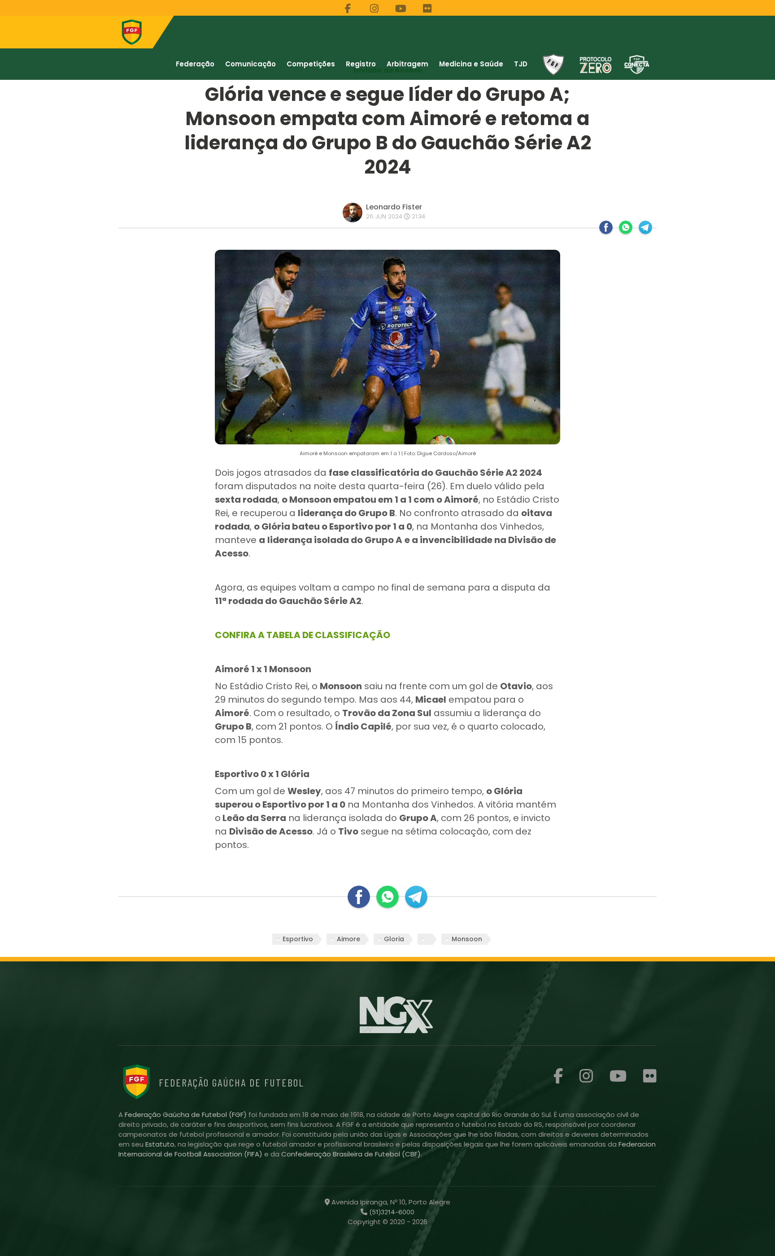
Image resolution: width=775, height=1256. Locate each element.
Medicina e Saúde (471, 64)
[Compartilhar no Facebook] (606, 227)
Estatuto (159, 1144)
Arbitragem (407, 64)
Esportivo (298, 938)
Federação (195, 64)
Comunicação (250, 64)
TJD (520, 64)
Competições (311, 64)
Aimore (348, 938)
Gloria (394, 938)
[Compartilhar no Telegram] (645, 227)
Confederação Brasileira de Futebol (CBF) (351, 1154)
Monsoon (467, 938)
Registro (361, 64)
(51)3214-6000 (390, 1212)
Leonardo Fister (394, 207)
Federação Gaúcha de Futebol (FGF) (186, 1114)
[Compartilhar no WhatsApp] (625, 227)
